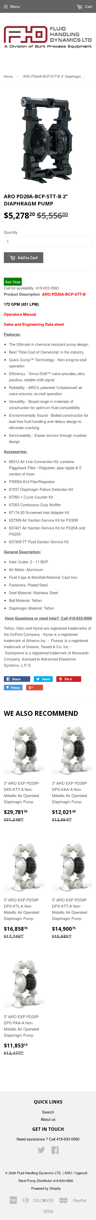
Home (8, 76)
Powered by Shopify (46, 1188)
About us (48, 1119)
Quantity (10, 232)
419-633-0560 (47, 288)
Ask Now (12, 281)
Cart (88, 6)
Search (48, 1112)
